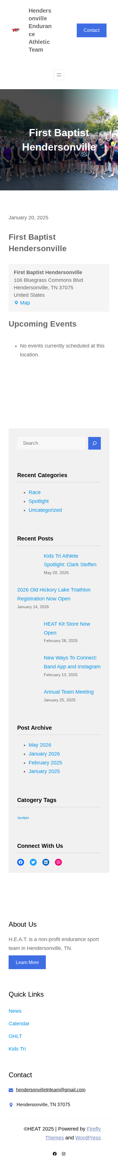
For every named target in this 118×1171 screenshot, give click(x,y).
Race (35, 492)
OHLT (15, 1036)
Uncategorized (45, 510)
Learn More (27, 962)
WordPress (88, 1138)
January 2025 (44, 771)
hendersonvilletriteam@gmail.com (50, 1089)
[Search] (94, 443)
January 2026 (44, 754)
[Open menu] (59, 75)
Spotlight (39, 501)
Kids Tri (17, 1049)
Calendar (19, 1023)
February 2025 (45, 763)
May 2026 (40, 745)
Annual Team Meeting (69, 692)
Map (22, 303)
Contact (91, 30)
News (15, 1011)
